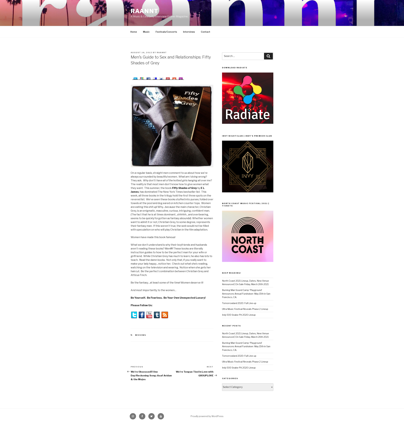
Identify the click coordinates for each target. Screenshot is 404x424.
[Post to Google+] (142, 78)
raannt (144, 11)
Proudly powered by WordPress (206, 416)
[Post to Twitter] (135, 78)
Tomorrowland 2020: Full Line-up (239, 303)
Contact (205, 31)
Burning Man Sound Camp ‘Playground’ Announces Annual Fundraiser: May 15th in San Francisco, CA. (246, 293)
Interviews (189, 31)
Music (146, 31)
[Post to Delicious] (155, 78)
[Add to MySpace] (161, 78)
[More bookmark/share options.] (174, 78)
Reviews (140, 335)
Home (133, 31)
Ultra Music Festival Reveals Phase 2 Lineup (245, 309)
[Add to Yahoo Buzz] (181, 78)
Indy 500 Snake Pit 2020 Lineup (239, 314)
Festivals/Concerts (166, 31)
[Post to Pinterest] (168, 78)
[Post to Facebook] (148, 78)
